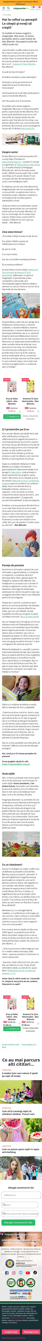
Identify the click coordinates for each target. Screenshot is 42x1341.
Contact (21, 1257)
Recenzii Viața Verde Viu (32, 1249)
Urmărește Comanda (12, 1252)
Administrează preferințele (13, 1338)
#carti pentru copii (10, 1045)
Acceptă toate (10, 1332)
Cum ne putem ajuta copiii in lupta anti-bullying (20, 1150)
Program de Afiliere (8, 1254)
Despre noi (5, 1249)
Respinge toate (31, 1332)
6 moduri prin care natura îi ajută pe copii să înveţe (20, 1074)
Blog (9, 15)
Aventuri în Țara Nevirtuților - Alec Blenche (30, 401)
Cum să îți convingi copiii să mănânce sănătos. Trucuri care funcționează (18, 1113)
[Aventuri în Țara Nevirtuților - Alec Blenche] (30, 387)
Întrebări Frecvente (33, 1254)
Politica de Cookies (18, 1318)
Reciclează (21, 1254)
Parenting (6, 1070)
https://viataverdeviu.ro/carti (16, 764)
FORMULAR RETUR (16, 1249)
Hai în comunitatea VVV (29, 1252)
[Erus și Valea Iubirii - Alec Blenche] (12, 387)
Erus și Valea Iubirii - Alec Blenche (12, 401)
